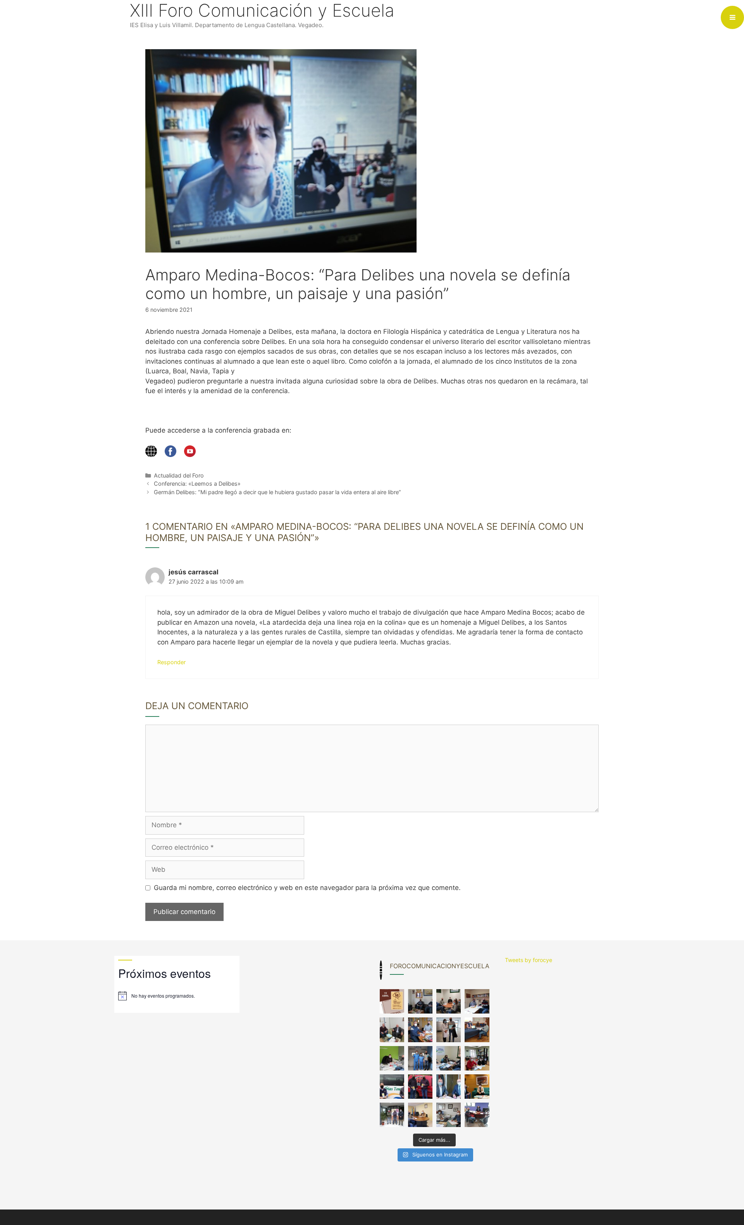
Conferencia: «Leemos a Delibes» (197, 483)
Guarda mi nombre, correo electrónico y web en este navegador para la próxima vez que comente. (307, 888)
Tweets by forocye (528, 960)
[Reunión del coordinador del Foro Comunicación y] (420, 1001)
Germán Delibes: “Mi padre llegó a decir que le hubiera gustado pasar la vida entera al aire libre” (277, 492)
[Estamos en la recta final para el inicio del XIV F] (448, 1001)
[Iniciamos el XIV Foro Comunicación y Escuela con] (392, 1001)
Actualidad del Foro (179, 475)
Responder (171, 662)
